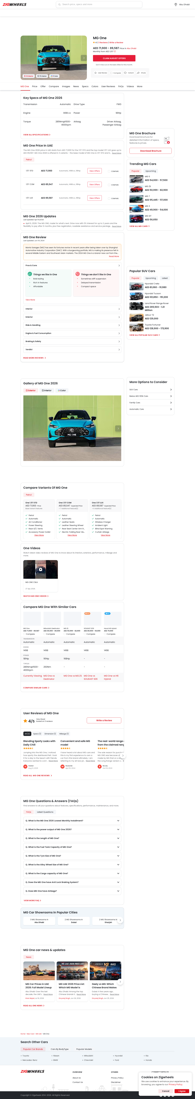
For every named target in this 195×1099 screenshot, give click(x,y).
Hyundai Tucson (153, 293)
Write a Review (116, 42)
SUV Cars (133, 389)
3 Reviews (103, 42)
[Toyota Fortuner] (136, 327)
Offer (43, 86)
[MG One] (32, 619)
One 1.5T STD (31, 502)
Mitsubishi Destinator (52, 628)
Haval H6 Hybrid (110, 628)
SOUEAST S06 (89, 628)
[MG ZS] (72, 619)
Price (34, 86)
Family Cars (134, 402)
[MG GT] (136, 219)
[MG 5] (136, 179)
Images (66, 86)
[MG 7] (136, 199)
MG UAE (39, 1034)
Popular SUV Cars (148, 335)
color (63, 390)
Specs (85, 86)
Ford (117, 1060)
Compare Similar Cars (35, 687)
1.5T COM (30, 184)
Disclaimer (116, 1082)
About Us (77, 1077)
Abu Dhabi (131, 48)
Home (23, 1034)
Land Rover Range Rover (157, 303)
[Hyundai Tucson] (136, 296)
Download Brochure (150, 150)
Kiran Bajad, (30, 998)
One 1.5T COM (65, 502)
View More (39, 535)
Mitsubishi (88, 1055)
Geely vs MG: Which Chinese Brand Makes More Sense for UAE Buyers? (104, 985)
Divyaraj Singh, (65, 998)
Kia (147, 1055)
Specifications (40, 134)
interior (47, 390)
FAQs (121, 86)
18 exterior (29, 76)
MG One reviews (41, 775)
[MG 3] (136, 209)
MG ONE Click (31, 582)
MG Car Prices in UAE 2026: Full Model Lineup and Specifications (38, 985)
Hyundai (118, 1055)
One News (37, 1005)
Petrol (29, 159)
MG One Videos (39, 596)
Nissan (56, 1055)
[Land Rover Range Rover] (136, 306)
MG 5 (147, 176)
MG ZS (66, 628)
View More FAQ (31, 900)
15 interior (43, 76)
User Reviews (108, 86)
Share (143, 73)
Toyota (26, 1055)
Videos (130, 86)
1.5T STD (29, 170)
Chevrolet (88, 1060)
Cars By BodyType (59, 1049)
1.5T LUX (29, 198)
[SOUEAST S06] (92, 619)
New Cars (30, 1034)
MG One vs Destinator (49, 677)
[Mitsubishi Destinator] (52, 619)
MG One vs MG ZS (73, 675)
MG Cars (143, 226)
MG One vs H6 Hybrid (111, 677)
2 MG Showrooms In (74, 921)
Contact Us (78, 1082)
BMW (55, 1060)
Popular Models (84, 1049)
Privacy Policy (117, 1077)
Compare (54, 86)
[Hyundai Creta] (136, 286)
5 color (55, 76)
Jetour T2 (149, 315)
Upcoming (151, 171)
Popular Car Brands (33, 1049)
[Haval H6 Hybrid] (113, 619)
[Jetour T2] (136, 318)
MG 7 (147, 196)
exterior (32, 390)
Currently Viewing (32, 675)
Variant (131, 73)
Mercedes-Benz (30, 1060)
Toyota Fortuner (153, 325)
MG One (25, 86)
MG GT (148, 216)
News (76, 86)
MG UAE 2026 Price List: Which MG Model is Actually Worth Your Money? (71, 985)
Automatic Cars (136, 409)
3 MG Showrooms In (39, 921)
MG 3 (147, 206)
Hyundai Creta (152, 283)
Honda (149, 1060)
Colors (95, 86)
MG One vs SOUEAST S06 (91, 677)
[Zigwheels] (15, 4)
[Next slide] (84, 58)
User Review (102, 73)
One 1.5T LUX (97, 502)
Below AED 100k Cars (138, 396)
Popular (135, 171)
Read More (48, 994)
